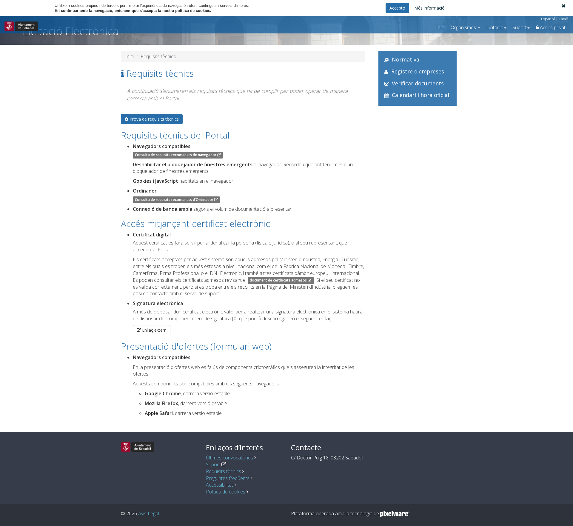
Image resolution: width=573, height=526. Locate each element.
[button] (564, 5)
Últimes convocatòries (229, 457)
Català (564, 18)
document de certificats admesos (279, 280)
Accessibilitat (219, 485)
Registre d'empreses (417, 71)
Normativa (405, 59)
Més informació (429, 8)
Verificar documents (418, 83)
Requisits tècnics (223, 471)
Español (548, 18)
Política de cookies (225, 491)
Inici (440, 27)
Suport (213, 464)
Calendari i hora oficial (420, 95)
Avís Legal (148, 513)
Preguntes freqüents (227, 478)
